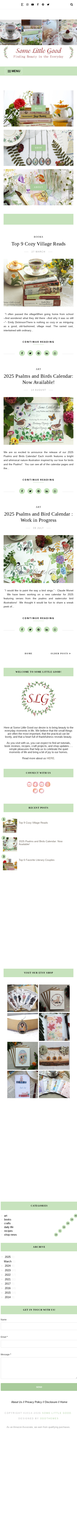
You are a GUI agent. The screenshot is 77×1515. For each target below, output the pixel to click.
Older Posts (60, 653)
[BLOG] (38, 125)
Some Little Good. (57, 1413)
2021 (8, 1279)
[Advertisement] (38, 921)
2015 (8, 1292)
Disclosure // (52, 1401)
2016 (8, 1288)
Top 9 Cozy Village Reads (38, 244)
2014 (8, 1297)
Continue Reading (38, 341)
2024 (8, 1265)
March (8, 1261)
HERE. (51, 758)
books (38, 236)
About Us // (17, 1401)
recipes (8, 1230)
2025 (8, 1256)
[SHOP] (38, 164)
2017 (8, 1283)
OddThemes (49, 1418)
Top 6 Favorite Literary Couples (36, 859)
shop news (10, 1234)
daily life (8, 1227)
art (38, 369)
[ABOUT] (38, 204)
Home (28, 653)
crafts (7, 1223)
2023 (8, 1270)
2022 (8, 1274)
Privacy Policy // (34, 1401)
